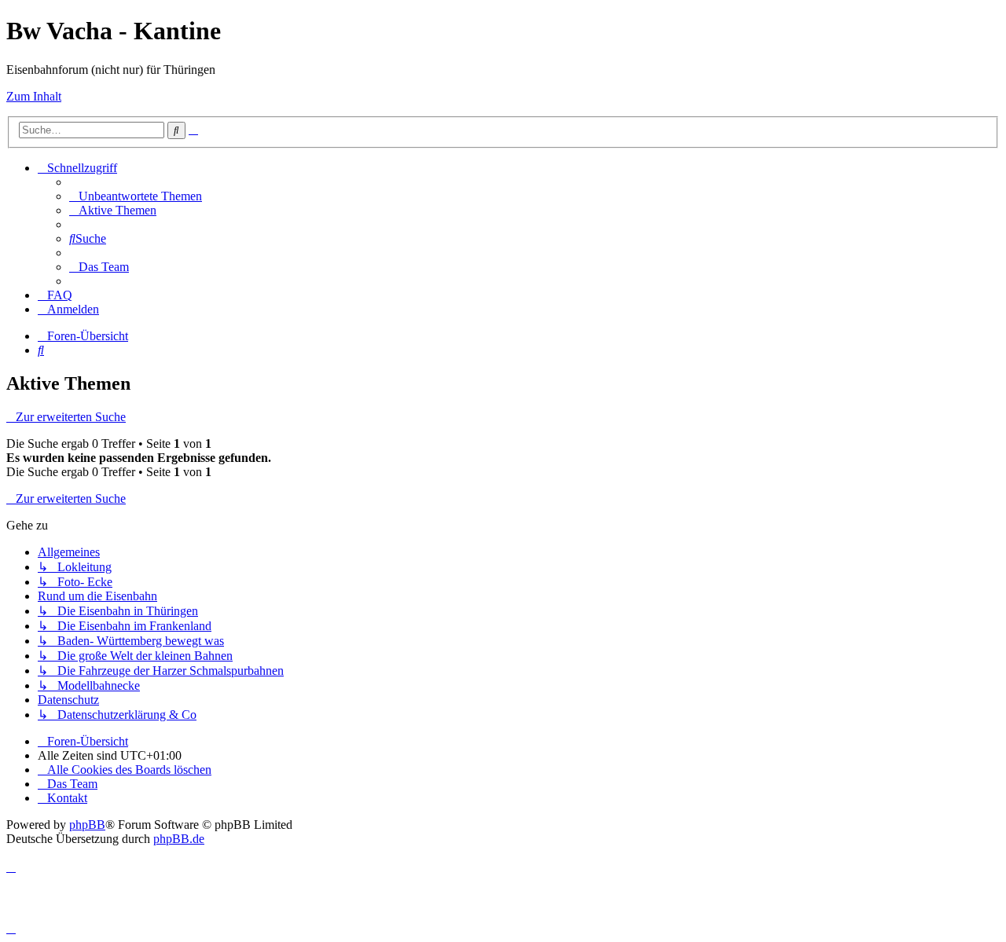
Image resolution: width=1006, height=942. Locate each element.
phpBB (87, 824)
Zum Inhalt (33, 96)
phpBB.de (178, 838)
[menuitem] (135, 196)
